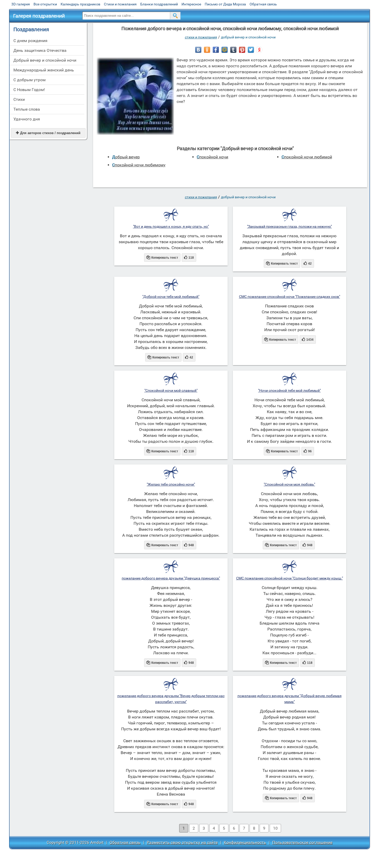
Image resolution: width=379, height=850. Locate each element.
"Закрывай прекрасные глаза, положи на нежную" (289, 226)
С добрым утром (29, 79)
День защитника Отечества (40, 50)
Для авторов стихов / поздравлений (48, 133)
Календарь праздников (80, 4)
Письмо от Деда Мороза (225, 4)
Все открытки (45, 4)
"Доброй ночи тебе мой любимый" (170, 297)
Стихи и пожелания (120, 4)
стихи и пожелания (201, 37)
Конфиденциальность (245, 842)
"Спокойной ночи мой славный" (170, 390)
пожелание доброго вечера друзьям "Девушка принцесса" (171, 578)
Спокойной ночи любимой (307, 156)
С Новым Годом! (29, 89)
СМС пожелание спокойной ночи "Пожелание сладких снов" (289, 297)
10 (275, 828)
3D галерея (20, 4)
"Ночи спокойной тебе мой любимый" (289, 390)
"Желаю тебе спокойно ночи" (171, 484)
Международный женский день (43, 70)
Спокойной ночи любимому (139, 164)
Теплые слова (26, 109)
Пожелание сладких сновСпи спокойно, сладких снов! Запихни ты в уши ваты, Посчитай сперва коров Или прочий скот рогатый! (289, 318)
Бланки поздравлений (159, 4)
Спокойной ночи (212, 156)
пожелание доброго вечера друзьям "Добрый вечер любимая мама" (289, 699)
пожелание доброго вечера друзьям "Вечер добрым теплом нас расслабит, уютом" (171, 699)
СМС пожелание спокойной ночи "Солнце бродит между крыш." (289, 578)
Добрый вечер (126, 156)
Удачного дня (26, 119)
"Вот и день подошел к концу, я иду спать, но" (171, 226)
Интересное (191, 4)
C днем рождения (30, 40)
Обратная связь (263, 4)
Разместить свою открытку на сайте (182, 842)
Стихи (19, 99)
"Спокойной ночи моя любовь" (289, 484)
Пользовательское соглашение (302, 842)
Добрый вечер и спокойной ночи (44, 60)
